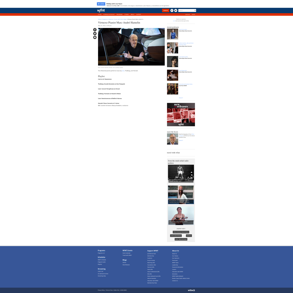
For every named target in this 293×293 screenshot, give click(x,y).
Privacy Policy (101, 290)
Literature (189, 235)
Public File (116, 290)
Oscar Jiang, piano (183, 70)
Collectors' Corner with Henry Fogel (117, 19)
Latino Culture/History (176, 235)
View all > (181, 97)
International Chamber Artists (185, 84)
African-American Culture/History (181, 232)
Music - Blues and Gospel (181, 239)
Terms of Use (109, 290)
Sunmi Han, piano (183, 29)
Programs (104, 19)
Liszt (123, 71)
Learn (174, 20)
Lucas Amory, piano (183, 56)
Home (99, 19)
